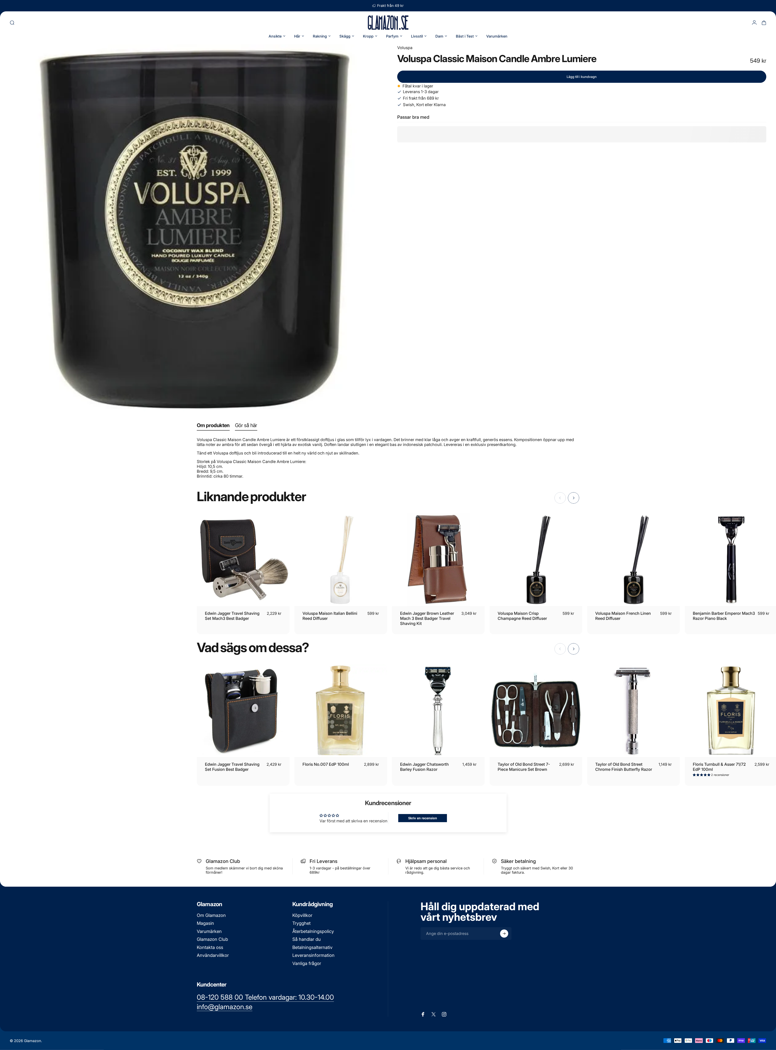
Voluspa (404, 47)
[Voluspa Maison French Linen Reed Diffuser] (633, 559)
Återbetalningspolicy (313, 931)
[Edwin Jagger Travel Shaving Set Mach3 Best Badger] (243, 559)
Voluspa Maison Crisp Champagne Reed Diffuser (522, 616)
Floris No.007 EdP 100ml (325, 764)
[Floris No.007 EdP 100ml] (340, 710)
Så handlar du (306, 939)
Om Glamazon (211, 915)
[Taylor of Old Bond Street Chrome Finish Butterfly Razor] (633, 710)
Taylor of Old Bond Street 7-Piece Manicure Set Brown (524, 767)
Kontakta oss (210, 947)
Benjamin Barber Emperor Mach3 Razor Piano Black (724, 616)
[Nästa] (573, 498)
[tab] (213, 426)
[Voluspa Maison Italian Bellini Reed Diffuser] (340, 559)
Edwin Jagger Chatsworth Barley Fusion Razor (424, 767)
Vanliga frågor (306, 963)
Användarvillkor (213, 955)
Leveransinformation (313, 955)
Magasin (205, 923)
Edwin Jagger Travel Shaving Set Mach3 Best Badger (232, 616)
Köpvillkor (302, 915)
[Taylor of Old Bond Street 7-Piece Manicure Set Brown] (536, 710)
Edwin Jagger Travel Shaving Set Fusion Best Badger (232, 767)
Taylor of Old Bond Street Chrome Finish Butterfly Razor (623, 767)
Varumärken (209, 931)
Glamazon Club (212, 939)
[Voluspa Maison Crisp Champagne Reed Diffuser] (536, 559)
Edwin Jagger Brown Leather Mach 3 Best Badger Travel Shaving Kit (427, 618)
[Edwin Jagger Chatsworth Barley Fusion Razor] (438, 710)
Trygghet (301, 923)
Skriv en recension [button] (422, 818)
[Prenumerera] (504, 933)
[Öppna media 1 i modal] (194, 229)
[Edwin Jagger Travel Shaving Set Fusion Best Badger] (243, 710)
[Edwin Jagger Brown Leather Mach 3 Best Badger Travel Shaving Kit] (438, 559)
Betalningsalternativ (312, 947)
